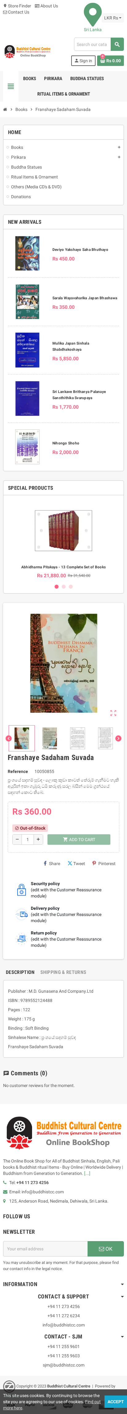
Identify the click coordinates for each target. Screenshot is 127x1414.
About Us (48, 5)
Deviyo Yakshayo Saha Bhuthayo (80, 249)
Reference (18, 771)
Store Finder (17, 5)
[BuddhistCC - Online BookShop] (27, 51)
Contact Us (18, 12)
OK (108, 1249)
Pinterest (107, 863)
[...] (87, 1173)
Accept (116, 1401)
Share (54, 863)
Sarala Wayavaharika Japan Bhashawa (84, 298)
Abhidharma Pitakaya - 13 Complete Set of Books (63, 567)
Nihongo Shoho (65, 443)
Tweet (79, 863)
